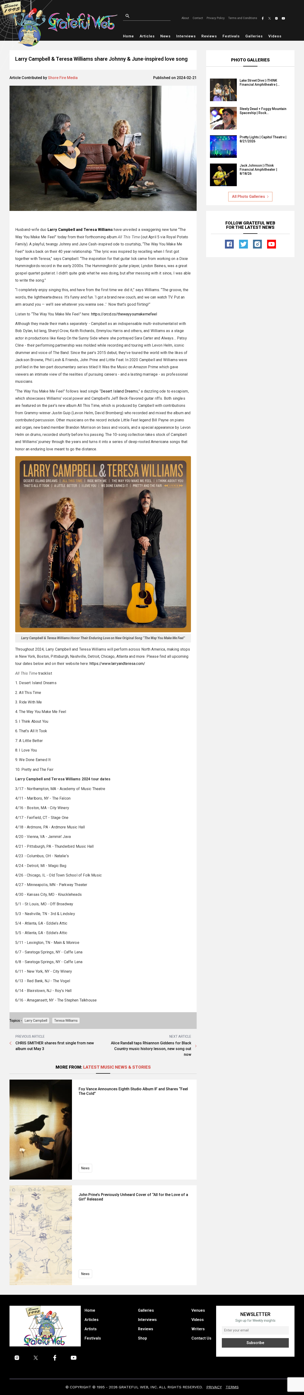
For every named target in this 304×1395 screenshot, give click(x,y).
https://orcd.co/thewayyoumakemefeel (124, 314)
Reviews (209, 36)
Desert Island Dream (118, 391)
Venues (198, 1310)
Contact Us (201, 1338)
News (165, 36)
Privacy (214, 1387)
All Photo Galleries (248, 196)
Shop (142, 1338)
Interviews (186, 36)
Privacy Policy (216, 18)
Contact (198, 18)
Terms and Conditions (242, 18)
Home (128, 36)
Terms (232, 1387)
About (185, 18)
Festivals (231, 36)
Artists (91, 1329)
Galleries (254, 36)
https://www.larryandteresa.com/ (117, 663)
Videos (274, 36)
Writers (198, 1329)
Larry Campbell (36, 1020)
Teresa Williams (66, 1020)
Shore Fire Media (63, 77)
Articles (147, 36)
